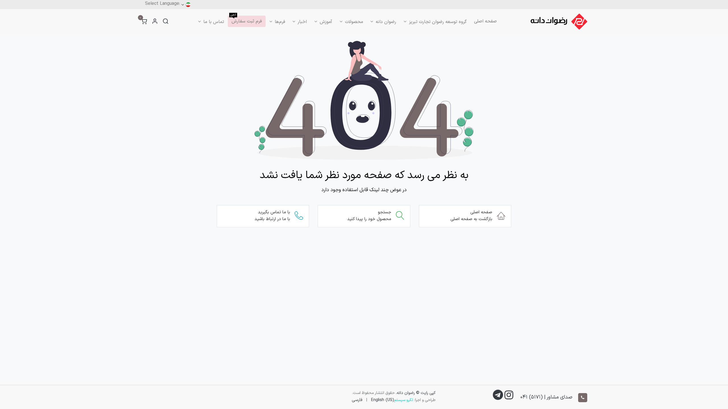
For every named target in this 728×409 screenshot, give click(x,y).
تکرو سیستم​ (403, 400)
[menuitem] (485, 21)
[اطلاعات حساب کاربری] (155, 22)
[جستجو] (165, 22)
